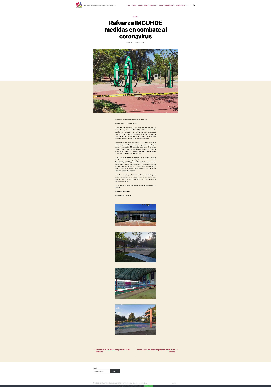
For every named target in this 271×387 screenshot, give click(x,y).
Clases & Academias (150, 5)
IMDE (131, 42)
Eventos (140, 5)
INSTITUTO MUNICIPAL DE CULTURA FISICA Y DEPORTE (115, 383)
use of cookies (140, 386)
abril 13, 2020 (140, 42)
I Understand (148, 386)
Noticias (134, 5)
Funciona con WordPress (140, 383)
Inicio (128, 5)
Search (95, 368)
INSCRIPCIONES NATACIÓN (166, 5)
